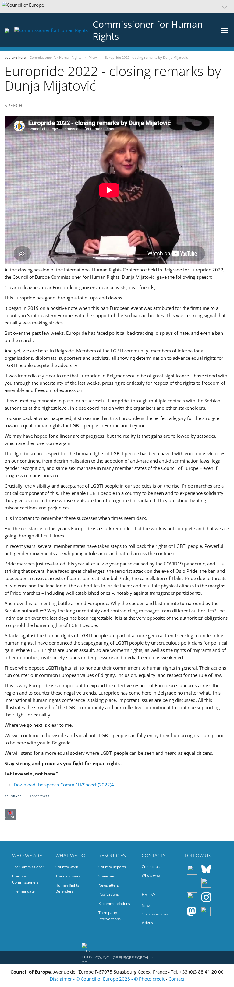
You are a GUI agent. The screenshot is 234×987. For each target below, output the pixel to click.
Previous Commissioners (25, 879)
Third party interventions (109, 915)
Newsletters (108, 885)
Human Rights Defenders (67, 888)
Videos (147, 922)
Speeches (106, 876)
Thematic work (67, 876)
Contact (176, 979)
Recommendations (114, 903)
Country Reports (112, 867)
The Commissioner (28, 867)
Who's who (151, 875)
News (146, 905)
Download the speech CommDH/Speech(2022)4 (64, 785)
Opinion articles (155, 914)
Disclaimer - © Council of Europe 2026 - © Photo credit (108, 979)
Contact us (151, 866)
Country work (66, 867)
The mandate (23, 891)
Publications (108, 894)
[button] (117, 6)
